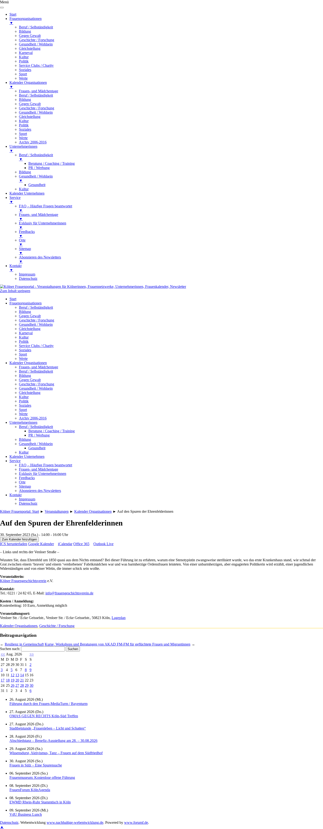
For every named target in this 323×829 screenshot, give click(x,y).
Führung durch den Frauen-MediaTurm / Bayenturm (48, 704)
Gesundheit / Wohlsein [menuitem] (36, 44)
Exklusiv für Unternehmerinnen (42, 474)
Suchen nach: (10, 649)
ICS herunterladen (13, 544)
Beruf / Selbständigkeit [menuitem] (36, 27)
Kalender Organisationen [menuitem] (28, 84)
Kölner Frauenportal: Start (19, 511)
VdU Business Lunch (25, 814)
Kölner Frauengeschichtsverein (23, 581)
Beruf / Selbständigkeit (36, 307)
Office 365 (81, 544)
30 (31, 685)
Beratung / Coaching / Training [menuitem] (51, 163)
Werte (23, 359)
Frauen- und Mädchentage (38, 367)
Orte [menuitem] (22, 242)
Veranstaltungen (57, 511)
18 (8, 680)
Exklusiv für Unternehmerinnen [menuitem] (42, 225)
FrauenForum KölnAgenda (29, 790)
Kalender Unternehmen (26, 457)
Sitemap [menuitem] (25, 251)
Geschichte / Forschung (36, 320)
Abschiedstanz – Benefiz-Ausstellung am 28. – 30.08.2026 (53, 741)
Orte (22, 482)
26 (12, 685)
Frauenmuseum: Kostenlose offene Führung (42, 778)
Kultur (24, 337)
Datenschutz (28, 503)
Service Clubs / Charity (36, 346)
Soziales (25, 350)
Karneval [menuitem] (26, 53)
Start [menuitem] (12, 14)
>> (32, 654)
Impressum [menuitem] (27, 274)
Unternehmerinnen (23, 422)
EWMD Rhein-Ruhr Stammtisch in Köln (40, 802)
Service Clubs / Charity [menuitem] (36, 65)
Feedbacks (27, 478)
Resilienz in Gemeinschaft (24, 644)
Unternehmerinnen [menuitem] (23, 148)
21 (22, 680)
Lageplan (119, 618)
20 (17, 680)
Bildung (25, 312)
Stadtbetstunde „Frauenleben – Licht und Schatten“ (47, 728)
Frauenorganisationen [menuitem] (25, 21)
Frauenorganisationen (25, 303)
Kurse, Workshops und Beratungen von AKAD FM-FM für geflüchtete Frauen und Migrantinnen (117, 644)
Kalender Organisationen (28, 363)
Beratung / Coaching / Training (51, 431)
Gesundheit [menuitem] (36, 185)
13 (17, 675)
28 (22, 685)
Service (15, 461)
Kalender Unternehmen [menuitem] (26, 193)
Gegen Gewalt (30, 316)
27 (17, 685)
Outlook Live (103, 544)
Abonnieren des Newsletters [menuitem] (40, 259)
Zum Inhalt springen (15, 291)
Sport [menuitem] (23, 74)
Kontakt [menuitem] (15, 268)
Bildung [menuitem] (25, 31)
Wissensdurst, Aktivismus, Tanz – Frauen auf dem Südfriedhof (56, 753)
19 (12, 680)
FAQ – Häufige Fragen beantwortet (45, 465)
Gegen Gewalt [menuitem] (30, 36)
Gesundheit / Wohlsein (36, 324)
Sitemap (25, 486)
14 (22, 675)
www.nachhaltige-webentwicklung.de (75, 822)
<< (3, 654)
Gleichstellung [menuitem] (29, 48)
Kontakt (15, 495)
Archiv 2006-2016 (33, 418)
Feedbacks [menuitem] (27, 234)
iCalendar (65, 544)
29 (27, 685)
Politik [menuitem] (24, 61)
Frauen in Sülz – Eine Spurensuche (35, 765)
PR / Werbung (39, 435)
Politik (24, 341)
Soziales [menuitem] (25, 70)
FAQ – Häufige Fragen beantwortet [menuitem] (45, 208)
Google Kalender (41, 544)
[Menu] (2, 7)
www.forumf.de (136, 822)
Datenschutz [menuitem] (28, 278)
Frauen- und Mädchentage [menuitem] (38, 91)
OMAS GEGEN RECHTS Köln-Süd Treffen (43, 716)
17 (2, 680)
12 (12, 675)
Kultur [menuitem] (24, 57)
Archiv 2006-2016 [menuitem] (33, 142)
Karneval (26, 333)
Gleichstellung (29, 329)
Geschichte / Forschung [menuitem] (36, 40)
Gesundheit (36, 448)
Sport (23, 354)
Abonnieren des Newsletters (40, 491)
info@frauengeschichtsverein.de (69, 593)
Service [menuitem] (15, 200)
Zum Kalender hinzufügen (19, 539)
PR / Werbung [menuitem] (39, 168)
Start (12, 299)
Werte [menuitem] (23, 78)
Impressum (27, 499)
